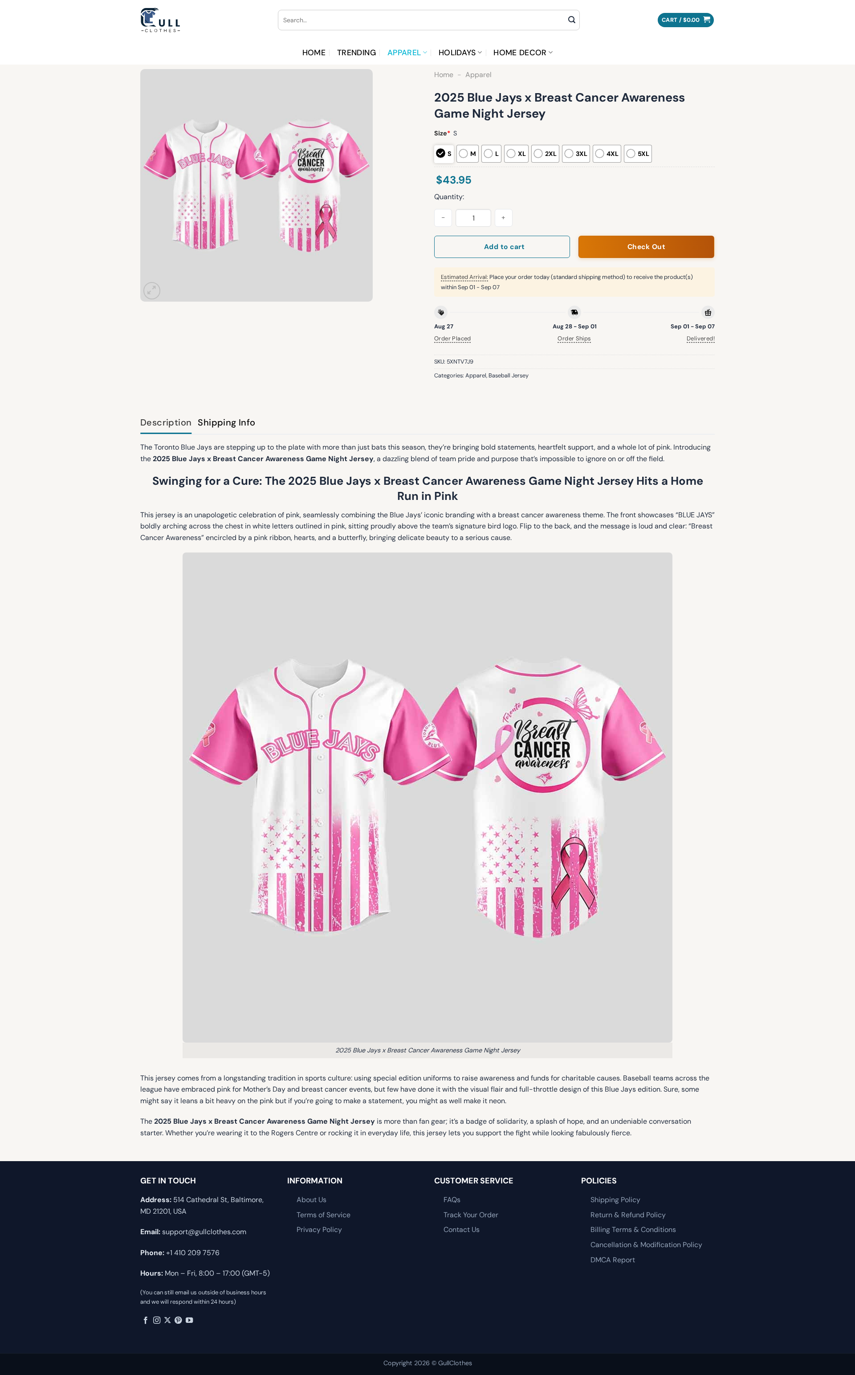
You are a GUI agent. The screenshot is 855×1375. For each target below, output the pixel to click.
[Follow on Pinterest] (178, 1321)
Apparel (404, 52)
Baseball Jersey (509, 375)
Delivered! (701, 338)
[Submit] (571, 20)
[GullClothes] (202, 20)
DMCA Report (612, 1260)
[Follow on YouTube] (189, 1321)
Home (314, 52)
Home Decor (520, 52)
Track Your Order (471, 1214)
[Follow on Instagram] (156, 1321)
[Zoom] (152, 290)
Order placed (452, 338)
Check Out (646, 246)
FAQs (452, 1199)
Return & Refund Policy (628, 1214)
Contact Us (462, 1229)
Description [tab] (165, 422)
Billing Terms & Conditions (633, 1229)
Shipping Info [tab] (226, 422)
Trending (356, 52)
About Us (311, 1199)
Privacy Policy (319, 1229)
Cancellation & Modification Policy (646, 1244)
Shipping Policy (615, 1199)
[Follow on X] (167, 1321)
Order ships (574, 338)
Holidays (457, 52)
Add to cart (504, 246)
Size (442, 133)
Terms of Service (323, 1214)
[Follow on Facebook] (145, 1321)
